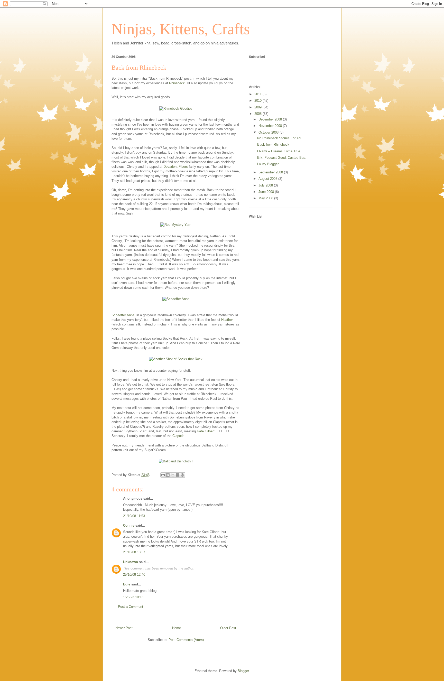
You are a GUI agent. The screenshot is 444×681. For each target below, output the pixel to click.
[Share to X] (172, 475)
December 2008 (270, 119)
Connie (128, 525)
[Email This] (162, 475)
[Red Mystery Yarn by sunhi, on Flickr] (175, 225)
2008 (258, 114)
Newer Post (124, 628)
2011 (258, 94)
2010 (258, 100)
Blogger (243, 671)
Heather (227, 320)
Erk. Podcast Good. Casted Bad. (281, 158)
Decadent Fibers (175, 167)
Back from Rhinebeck (139, 67)
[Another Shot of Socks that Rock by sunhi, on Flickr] (176, 359)
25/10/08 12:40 (134, 574)
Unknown (130, 562)
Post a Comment (130, 607)
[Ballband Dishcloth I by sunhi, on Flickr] (176, 461)
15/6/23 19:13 (133, 597)
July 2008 (266, 185)
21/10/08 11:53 (134, 516)
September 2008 (271, 172)
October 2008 (269, 132)
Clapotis (178, 436)
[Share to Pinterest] (182, 475)
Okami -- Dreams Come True (278, 151)
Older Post (228, 628)
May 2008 (266, 198)
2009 (258, 107)
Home (176, 628)
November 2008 (270, 126)
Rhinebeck (177, 83)
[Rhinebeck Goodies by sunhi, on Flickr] (176, 108)
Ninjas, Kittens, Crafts (181, 29)
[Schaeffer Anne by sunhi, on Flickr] (175, 299)
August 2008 (268, 179)
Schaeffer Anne (123, 315)
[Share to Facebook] (177, 475)
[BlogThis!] (167, 475)
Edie (126, 584)
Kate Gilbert (206, 431)
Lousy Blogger (268, 164)
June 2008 (266, 192)
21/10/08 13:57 (134, 552)
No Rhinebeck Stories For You (279, 138)
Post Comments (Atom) (186, 640)
